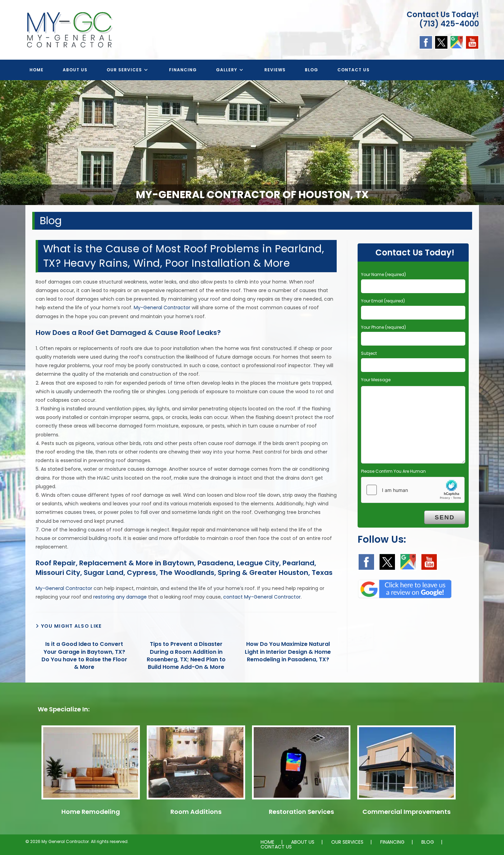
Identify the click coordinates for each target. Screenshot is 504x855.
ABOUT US (302, 842)
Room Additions (195, 811)
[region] (252, 142)
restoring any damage (120, 596)
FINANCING (392, 842)
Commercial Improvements (406, 811)
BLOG (427, 842)
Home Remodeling (90, 811)
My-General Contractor (162, 307)
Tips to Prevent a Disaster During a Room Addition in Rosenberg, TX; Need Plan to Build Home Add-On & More (186, 655)
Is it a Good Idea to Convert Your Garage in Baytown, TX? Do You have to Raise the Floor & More (84, 655)
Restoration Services (301, 811)
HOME (267, 842)
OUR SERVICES (347, 842)
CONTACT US (276, 846)
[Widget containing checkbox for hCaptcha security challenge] (413, 490)
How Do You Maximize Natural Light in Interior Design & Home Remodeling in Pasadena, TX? (288, 651)
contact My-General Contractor (262, 596)
